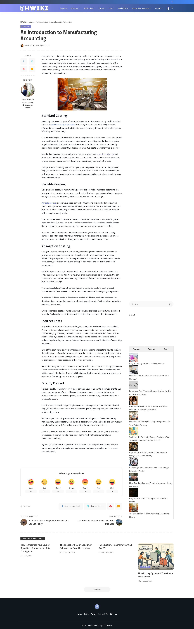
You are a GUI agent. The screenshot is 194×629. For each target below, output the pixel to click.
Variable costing (49, 202)
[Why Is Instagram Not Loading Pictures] (133, 357)
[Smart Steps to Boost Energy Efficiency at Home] (28, 90)
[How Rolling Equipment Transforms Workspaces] (156, 556)
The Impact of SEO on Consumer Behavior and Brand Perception (76, 546)
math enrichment (106, 154)
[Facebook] (172, 2)
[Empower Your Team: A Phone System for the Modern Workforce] (133, 384)
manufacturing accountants (63, 124)
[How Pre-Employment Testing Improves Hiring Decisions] (133, 476)
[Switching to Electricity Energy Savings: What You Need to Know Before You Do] (133, 430)
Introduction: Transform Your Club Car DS (115, 546)
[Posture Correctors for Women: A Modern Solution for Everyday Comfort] (133, 400)
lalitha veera (29, 45)
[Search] (172, 8)
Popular (136, 349)
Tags (166, 349)
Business (25, 27)
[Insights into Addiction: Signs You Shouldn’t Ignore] (133, 492)
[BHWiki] (34, 8)
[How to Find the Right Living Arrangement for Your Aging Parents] (133, 415)
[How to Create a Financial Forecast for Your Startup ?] (133, 369)
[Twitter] (32, 61)
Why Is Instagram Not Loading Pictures (147, 363)
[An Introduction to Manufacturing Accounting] (133, 507)
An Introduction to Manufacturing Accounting (149, 513)
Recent (151, 349)
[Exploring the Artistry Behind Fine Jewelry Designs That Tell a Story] (133, 446)
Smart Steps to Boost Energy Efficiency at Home (28, 103)
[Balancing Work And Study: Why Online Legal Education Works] (133, 461)
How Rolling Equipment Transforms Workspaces (155, 575)
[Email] (32, 69)
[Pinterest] (23, 69)
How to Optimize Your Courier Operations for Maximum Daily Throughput (35, 548)
